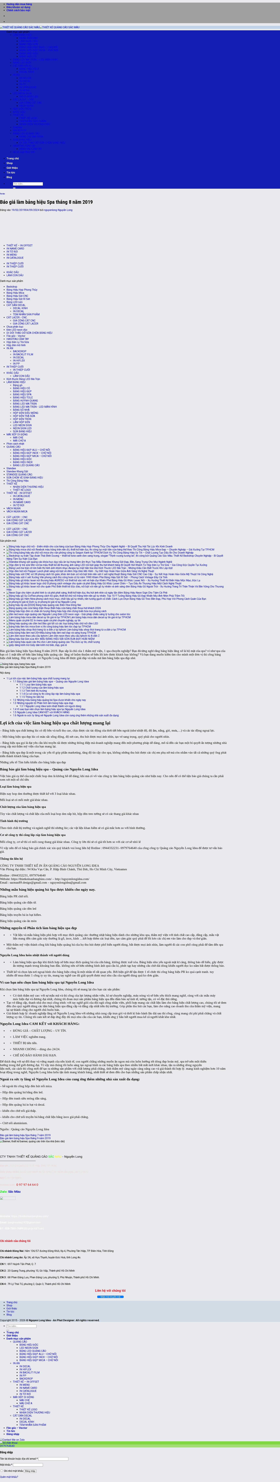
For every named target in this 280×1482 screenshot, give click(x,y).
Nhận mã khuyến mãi (110, 1297)
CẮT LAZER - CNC (16, 317)
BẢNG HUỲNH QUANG (25, 400)
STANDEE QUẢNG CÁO (19, 474)
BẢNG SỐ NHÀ (21, 409)
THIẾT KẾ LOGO (28, 118)
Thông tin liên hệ (31, 696)
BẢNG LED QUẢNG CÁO (26, 133)
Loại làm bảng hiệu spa (35, 684)
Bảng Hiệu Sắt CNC (17, 295)
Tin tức (10, 172)
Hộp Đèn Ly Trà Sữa (17, 342)
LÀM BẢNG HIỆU (22, 34)
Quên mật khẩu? (9, 1476)
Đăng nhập (30, 1471)
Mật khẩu (6, 1464)
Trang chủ (12, 158)
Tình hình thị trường (33, 690)
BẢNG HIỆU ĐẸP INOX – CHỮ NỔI (38, 47)
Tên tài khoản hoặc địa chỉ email (19, 1458)
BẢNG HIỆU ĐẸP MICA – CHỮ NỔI (38, 50)
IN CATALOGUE (27, 87)
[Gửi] (14, 188)
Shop (9, 163)
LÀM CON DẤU (14, 275)
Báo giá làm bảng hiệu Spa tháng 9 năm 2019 (25, 1138)
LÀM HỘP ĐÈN (21, 422)
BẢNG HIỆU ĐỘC (28, 53)
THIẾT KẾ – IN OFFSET (19, 245)
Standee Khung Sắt (17, 471)
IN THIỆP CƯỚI (15, 263)
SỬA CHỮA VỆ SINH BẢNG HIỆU (24, 477)
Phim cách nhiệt (15, 443)
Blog (9, 177)
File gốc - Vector (15, 335)
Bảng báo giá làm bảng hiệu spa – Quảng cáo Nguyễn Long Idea (51, 681)
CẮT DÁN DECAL (22, 65)
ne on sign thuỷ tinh (24, 152)
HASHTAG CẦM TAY (24, 145)
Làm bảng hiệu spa (25, 962)
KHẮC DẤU (19, 111)
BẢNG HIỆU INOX (23, 462)
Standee (17, 127)
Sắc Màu (14, 1191)
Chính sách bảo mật (18, 10)
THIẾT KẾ (18, 115)
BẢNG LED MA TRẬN (31, 136)
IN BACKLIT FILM (23, 354)
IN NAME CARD (15, 248)
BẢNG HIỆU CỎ (27, 56)
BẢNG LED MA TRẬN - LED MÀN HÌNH (35, 406)
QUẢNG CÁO (13, 446)
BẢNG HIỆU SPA (28, 44)
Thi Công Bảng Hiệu (17, 480)
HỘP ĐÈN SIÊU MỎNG (25, 412)
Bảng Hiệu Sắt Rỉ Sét (18, 299)
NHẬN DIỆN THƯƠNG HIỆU (34, 124)
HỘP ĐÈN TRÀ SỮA (24, 416)
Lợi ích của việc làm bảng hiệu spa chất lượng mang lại (38, 678)
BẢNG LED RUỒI (22, 62)
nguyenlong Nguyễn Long (58, 210)
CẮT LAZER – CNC (23, 99)
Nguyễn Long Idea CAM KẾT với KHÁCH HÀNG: (41, 712)
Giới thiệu (12, 167)
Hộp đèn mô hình (16, 345)
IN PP (22, 84)
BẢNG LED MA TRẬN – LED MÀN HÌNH (35, 59)
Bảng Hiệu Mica (15, 292)
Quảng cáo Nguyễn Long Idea (30, 1129)
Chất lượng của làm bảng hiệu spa (41, 687)
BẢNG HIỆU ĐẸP (28, 38)
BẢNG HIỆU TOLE (29, 68)
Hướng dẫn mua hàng (19, 4)
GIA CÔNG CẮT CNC (30, 102)
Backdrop (11, 286)
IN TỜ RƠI (12, 251)
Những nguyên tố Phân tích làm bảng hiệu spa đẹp (43, 703)
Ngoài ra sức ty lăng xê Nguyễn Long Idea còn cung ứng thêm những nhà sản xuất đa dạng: (66, 715)
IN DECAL (25, 81)
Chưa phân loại (14, 326)
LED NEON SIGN (22, 93)
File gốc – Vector (16, 1427)
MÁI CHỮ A (19, 440)
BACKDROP (19, 130)
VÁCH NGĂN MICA (16, 511)
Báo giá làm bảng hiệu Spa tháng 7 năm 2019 (25, 1135)
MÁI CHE (18, 437)
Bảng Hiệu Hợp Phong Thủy (21, 289)
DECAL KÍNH (26, 71)
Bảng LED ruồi (14, 302)
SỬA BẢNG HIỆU (22, 139)
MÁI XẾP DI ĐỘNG (17, 434)
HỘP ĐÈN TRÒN (22, 108)
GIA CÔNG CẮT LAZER (25, 323)
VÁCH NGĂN (26, 105)
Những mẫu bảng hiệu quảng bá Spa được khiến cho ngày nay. (49, 700)
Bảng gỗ (17, 385)
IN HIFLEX (25, 78)
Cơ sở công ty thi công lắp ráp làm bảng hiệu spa (49, 693)
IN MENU (24, 90)
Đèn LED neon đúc (16, 329)
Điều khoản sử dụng (18, 7)
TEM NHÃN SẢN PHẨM (32, 121)
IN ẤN (16, 75)
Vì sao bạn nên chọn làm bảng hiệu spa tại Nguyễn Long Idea (49, 709)
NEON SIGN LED (28, 96)
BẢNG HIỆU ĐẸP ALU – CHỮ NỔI (31, 449)
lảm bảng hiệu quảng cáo (47, 654)
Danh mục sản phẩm (18, 1338)
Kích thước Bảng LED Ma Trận (23, 379)
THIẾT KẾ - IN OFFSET (19, 493)
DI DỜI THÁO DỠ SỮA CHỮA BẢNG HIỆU (42, 142)
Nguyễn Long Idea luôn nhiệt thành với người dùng (50, 706)
